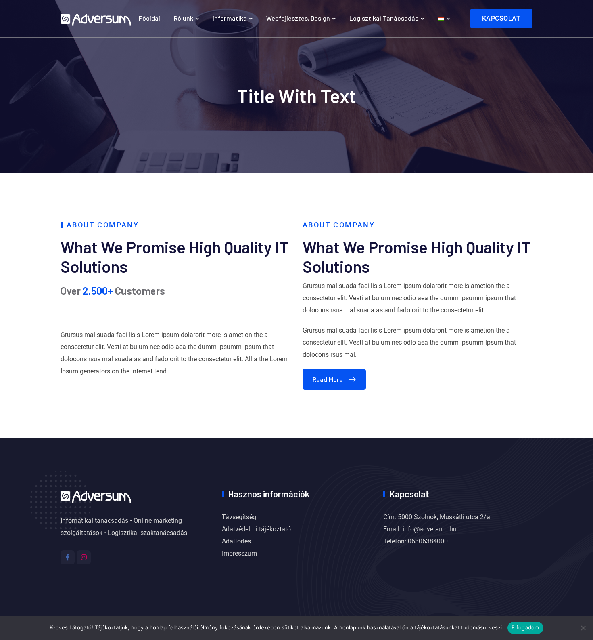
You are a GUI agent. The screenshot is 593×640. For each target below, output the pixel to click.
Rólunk (183, 18)
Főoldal (149, 18)
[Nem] (583, 628)
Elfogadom (525, 627)
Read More (328, 379)
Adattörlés (236, 541)
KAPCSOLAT (501, 18)
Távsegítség (239, 517)
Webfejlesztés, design (298, 18)
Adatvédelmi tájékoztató (256, 529)
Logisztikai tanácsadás (383, 18)
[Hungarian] (444, 18)
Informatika (230, 18)
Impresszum (239, 553)
